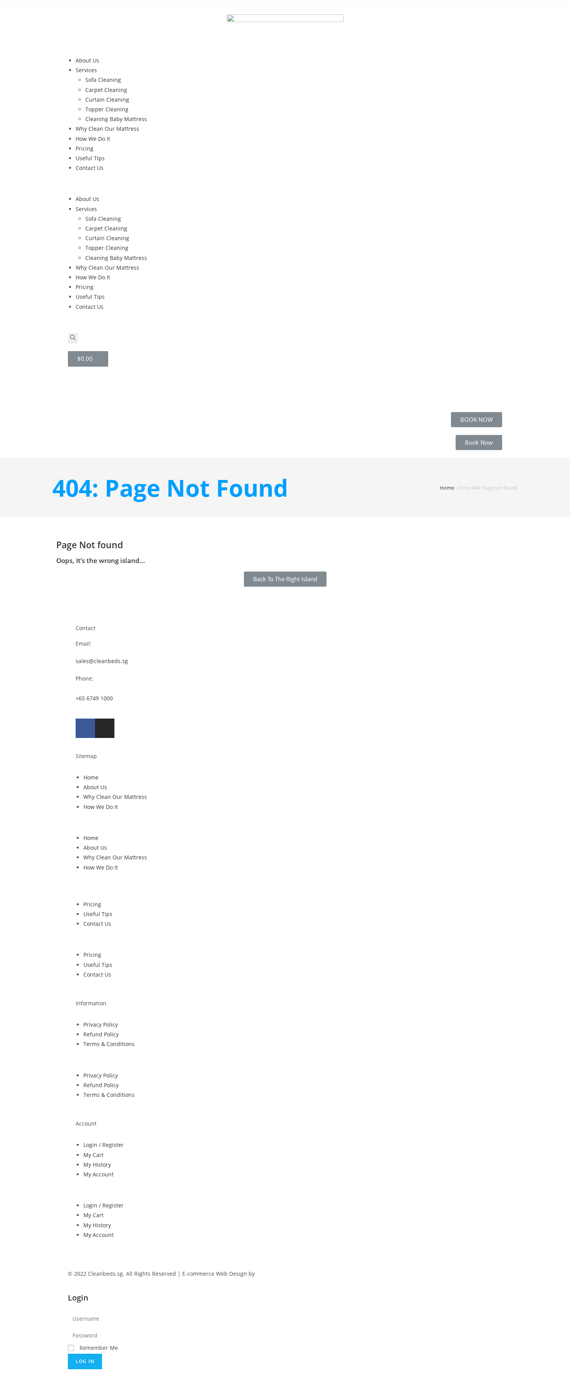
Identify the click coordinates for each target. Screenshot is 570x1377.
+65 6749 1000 (94, 698)
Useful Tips (90, 158)
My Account (98, 1174)
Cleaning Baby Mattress (116, 119)
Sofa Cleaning (103, 79)
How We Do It (93, 138)
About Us (87, 60)
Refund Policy (101, 1034)
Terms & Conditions (109, 1044)
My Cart (93, 1155)
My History (97, 1164)
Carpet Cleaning (106, 90)
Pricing (84, 148)
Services (86, 70)
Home (447, 487)
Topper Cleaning (106, 109)
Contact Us (90, 167)
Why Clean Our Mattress (107, 128)
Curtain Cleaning (107, 99)
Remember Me (98, 1347)
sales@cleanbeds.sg (102, 661)
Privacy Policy (100, 1024)
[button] (285, 183)
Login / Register (103, 1144)
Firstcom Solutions (280, 1273)
